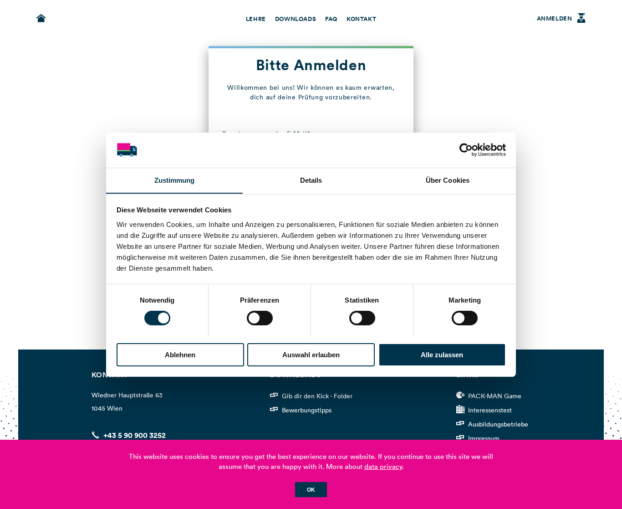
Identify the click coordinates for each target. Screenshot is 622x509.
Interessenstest (490, 410)
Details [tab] (311, 180)
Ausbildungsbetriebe (498, 424)
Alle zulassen (442, 354)
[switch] (260, 318)
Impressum (484, 438)
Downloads (295, 19)
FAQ (331, 19)
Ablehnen (180, 354)
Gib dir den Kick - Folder (317, 396)
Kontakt (361, 19)
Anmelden (554, 19)
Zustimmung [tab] (174, 180)
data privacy (383, 466)
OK (311, 490)
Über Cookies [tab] (447, 180)
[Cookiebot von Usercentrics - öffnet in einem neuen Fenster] (466, 150)
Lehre (256, 19)
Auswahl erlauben (311, 354)
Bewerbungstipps (306, 410)
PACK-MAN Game (494, 396)
